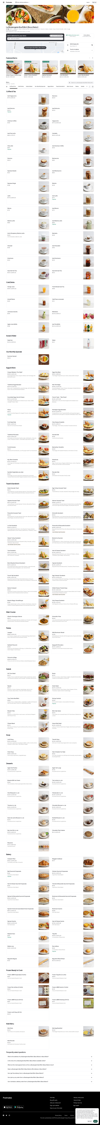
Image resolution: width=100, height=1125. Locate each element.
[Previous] (89, 58)
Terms (65, 1115)
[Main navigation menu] (3, 2)
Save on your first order (56, 1108)
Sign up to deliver (54, 1105)
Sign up (94, 2)
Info (69, 29)
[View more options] (90, 7)
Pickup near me (78, 1103)
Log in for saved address (57, 35)
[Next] (92, 58)
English (77, 1105)
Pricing (72, 1115)
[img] (35, 47)
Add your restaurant (55, 1103)
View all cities (77, 1100)
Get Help (52, 1097)
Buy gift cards (53, 1100)
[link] (87, 7)
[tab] (12, 86)
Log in (88, 2)
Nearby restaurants (79, 1097)
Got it (95, 1121)
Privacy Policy (58, 1115)
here (91, 1118)
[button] (50, 1057)
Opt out (89, 1121)
